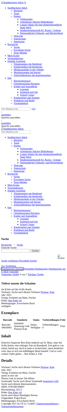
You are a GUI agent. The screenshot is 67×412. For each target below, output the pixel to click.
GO (33, 108)
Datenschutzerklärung (47, 403)
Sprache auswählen (10, 117)
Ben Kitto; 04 (15, 300)
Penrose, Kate (47, 292)
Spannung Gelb (50, 381)
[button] (62, 256)
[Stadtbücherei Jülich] (12, 2)
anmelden (6, 114)
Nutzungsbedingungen (12, 406)
